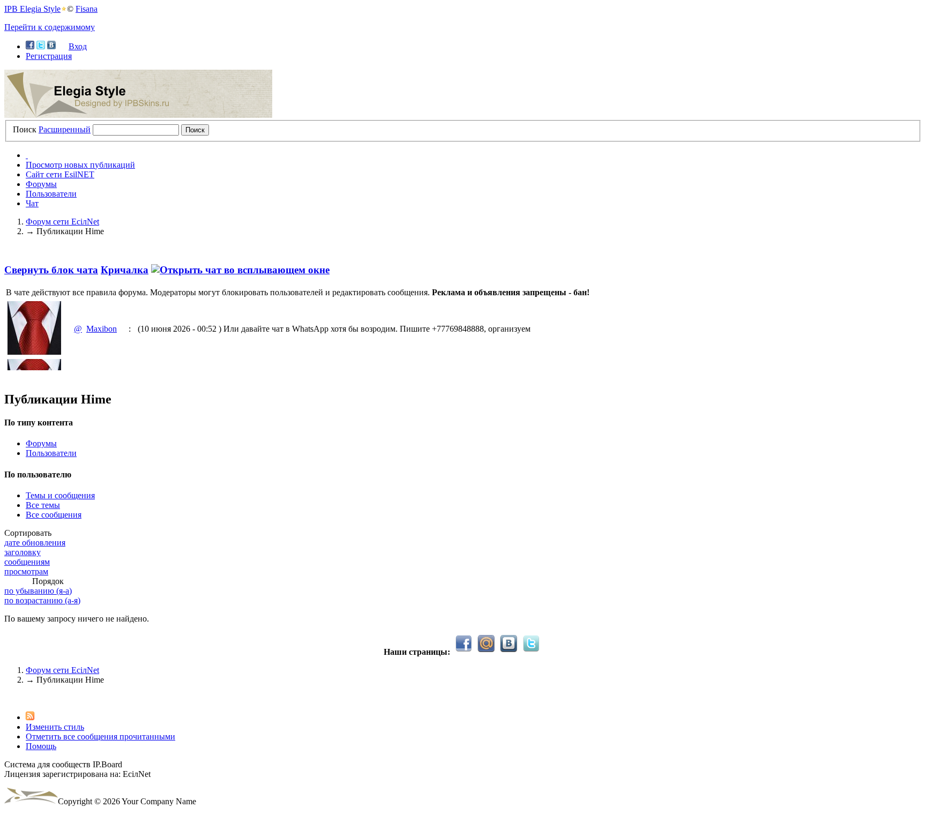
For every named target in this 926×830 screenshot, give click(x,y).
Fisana (87, 8)
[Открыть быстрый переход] (27, 155)
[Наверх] (7, 697)
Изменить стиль (55, 726)
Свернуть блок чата (51, 269)
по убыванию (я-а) (38, 590)
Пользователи (51, 193)
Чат (32, 203)
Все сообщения (53, 514)
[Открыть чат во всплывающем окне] (240, 269)
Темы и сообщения (60, 495)
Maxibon (101, 328)
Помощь (41, 746)
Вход (78, 46)
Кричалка (124, 269)
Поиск (24, 129)
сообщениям (27, 561)
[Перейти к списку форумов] (138, 114)
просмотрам (26, 571)
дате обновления (34, 542)
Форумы (41, 184)
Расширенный (65, 129)
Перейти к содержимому (49, 27)
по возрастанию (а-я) (42, 600)
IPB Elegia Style (32, 8)
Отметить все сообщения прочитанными (100, 736)
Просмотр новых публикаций (80, 164)
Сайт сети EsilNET (60, 174)
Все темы (43, 505)
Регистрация (49, 56)
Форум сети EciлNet (62, 670)
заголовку (22, 552)
